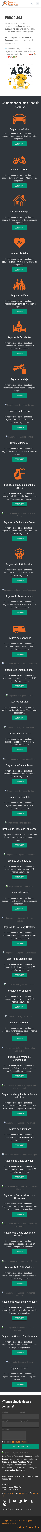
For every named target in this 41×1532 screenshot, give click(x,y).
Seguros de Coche (19, 129)
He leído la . (16, 1442)
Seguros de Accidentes (19, 337)
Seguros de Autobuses (19, 1129)
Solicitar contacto (20, 1446)
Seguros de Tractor (19, 1022)
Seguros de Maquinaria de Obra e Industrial (19, 1096)
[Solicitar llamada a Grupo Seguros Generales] (4, 1505)
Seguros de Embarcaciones (19, 669)
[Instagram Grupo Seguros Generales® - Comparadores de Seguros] (20, 1501)
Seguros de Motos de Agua (19, 1160)
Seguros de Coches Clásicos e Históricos (19, 1197)
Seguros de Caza (19, 1368)
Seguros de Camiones (19, 990)
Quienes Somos (8, 1509)
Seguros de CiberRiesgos (19, 958)
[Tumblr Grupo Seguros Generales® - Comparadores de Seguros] (32, 1527)
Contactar (29, 1509)
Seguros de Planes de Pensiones (19, 828)
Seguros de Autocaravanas (19, 596)
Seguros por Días (19, 701)
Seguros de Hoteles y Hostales (19, 927)
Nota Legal (19, 1509)
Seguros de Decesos (19, 411)
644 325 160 (22, 1493)
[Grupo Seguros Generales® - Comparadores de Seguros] (10, 4)
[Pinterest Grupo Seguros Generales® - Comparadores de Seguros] (35, 1527)
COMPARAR (19, 144)
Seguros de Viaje (19, 379)
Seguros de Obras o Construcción (19, 1336)
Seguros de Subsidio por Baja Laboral (19, 486)
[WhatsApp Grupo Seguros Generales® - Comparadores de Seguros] (4, 1501)
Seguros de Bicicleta (19, 797)
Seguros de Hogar (19, 211)
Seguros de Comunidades (19, 765)
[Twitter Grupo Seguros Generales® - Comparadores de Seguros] (14, 1501)
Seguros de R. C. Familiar (19, 564)
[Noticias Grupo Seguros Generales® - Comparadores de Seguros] (31, 1501)
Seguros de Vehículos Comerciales (19, 1058)
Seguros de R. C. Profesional (19, 1267)
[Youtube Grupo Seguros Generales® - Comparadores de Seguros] (30, 1527)
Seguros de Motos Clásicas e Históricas (19, 1234)
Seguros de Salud (19, 253)
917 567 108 (8, 1493)
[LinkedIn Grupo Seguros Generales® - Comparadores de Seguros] (25, 1501)
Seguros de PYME (19, 892)
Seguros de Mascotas (19, 733)
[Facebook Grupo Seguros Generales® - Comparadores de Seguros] (9, 1501)
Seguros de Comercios (19, 860)
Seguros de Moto (19, 169)
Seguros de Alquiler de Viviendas (19, 1301)
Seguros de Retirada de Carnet (19, 522)
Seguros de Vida (19, 295)
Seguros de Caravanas (19, 638)
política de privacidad (20, 1442)
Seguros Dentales (19, 443)
